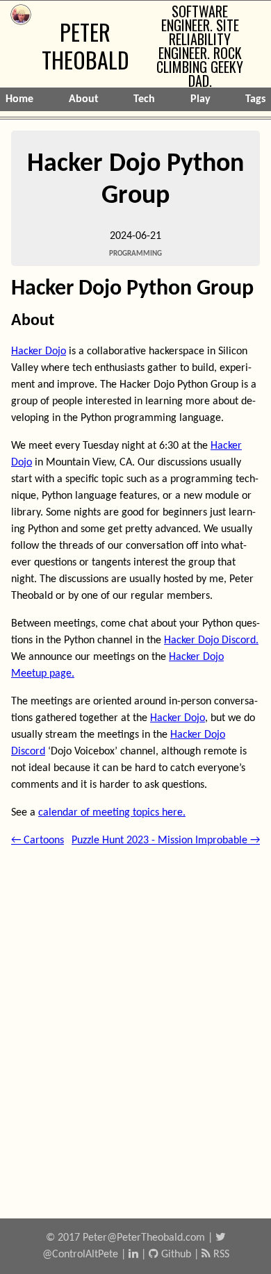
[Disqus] (135, 1028)
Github (174, 1254)
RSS (220, 1254)
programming (135, 254)
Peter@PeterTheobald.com (144, 1237)
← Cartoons (37, 840)
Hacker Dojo (38, 351)
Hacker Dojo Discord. (211, 640)
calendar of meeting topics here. (112, 812)
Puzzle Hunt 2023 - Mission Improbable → (166, 840)
